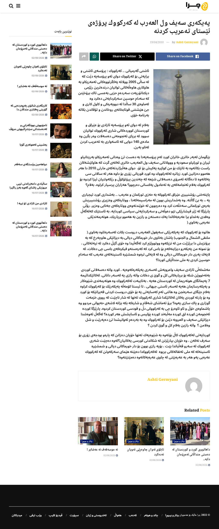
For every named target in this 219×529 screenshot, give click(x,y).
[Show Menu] (18, 6)
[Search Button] (11, 6)
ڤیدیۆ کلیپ (55, 515)
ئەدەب (133, 515)
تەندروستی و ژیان (96, 515)
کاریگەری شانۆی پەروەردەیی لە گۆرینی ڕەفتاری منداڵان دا (29, 108)
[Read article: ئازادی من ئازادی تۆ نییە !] (61, 209)
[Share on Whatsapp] (94, 57)
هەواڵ (117, 515)
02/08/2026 (202, 465)
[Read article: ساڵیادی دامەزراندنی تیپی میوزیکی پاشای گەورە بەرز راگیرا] (61, 189)
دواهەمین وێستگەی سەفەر (30, 164)
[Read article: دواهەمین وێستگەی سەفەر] (61, 170)
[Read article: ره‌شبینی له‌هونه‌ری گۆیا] (61, 150)
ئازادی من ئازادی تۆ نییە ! (32, 203)
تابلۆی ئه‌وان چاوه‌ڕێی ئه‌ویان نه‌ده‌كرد (145, 452)
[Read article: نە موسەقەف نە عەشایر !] (98, 431)
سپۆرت (74, 515)
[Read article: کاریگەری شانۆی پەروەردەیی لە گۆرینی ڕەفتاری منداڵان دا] (61, 111)
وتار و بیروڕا (179, 441)
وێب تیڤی (35, 515)
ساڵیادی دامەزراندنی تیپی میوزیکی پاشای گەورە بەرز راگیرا (28, 186)
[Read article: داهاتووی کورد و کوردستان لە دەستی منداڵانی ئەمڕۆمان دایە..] (190, 431)
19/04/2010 (157, 42)
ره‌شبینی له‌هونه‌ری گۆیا (33, 145)
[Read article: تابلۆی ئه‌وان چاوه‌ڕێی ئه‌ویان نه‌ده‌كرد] (144, 431)
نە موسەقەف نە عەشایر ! (102, 450)
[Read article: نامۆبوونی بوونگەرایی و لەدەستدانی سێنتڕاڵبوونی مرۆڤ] (61, 131)
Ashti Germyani (187, 42)
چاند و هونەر (151, 515)
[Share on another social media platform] (84, 57)
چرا (199, 515)
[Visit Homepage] (197, 6)
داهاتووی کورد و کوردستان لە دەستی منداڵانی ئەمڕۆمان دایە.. (191, 454)
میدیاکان (17, 515)
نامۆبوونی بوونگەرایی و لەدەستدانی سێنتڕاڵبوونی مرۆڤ (28, 127)
